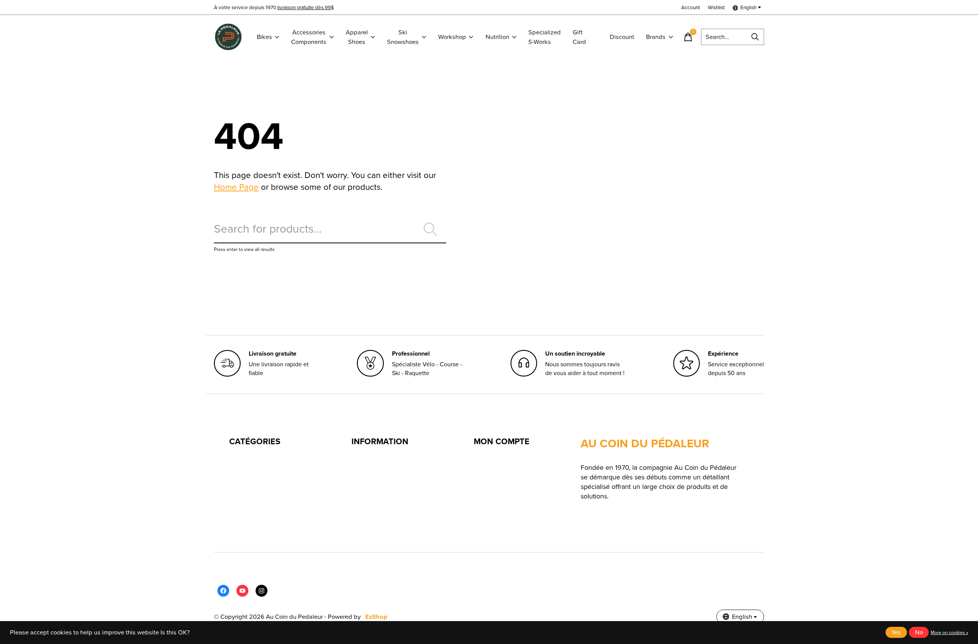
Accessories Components (308, 37)
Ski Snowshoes (403, 37)
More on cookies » (949, 632)
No (919, 632)
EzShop (376, 616)
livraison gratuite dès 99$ (305, 7)
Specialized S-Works (544, 37)
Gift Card (579, 37)
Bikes (264, 37)
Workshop (452, 37)
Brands (655, 37)
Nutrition (497, 37)
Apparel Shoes (357, 37)
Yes (896, 632)
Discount (622, 37)
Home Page (236, 187)
